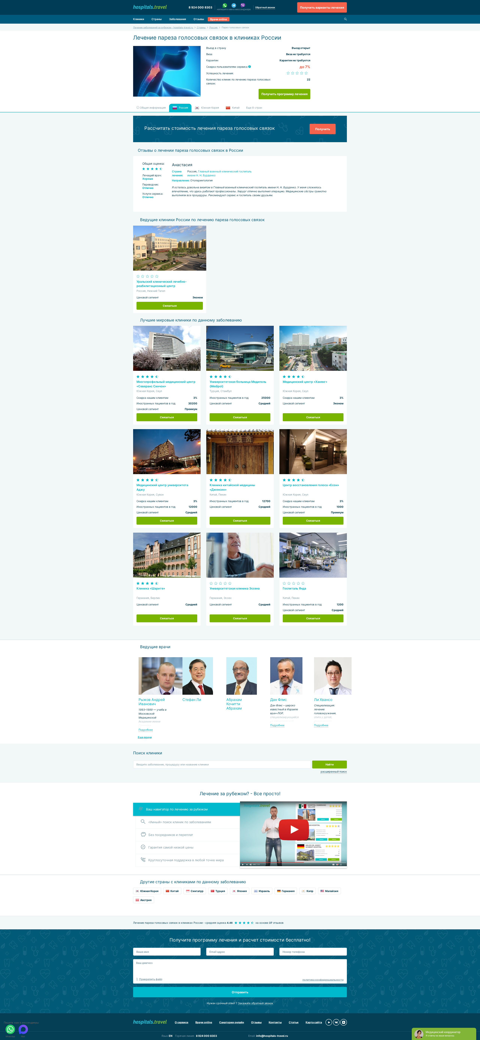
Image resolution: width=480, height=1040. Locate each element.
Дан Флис (278, 699)
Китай (235, 107)
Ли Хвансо (323, 699)
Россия (183, 107)
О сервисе (181, 1022)
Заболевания (177, 19)
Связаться (170, 305)
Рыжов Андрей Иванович (152, 701)
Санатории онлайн (231, 1022)
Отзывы (199, 19)
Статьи (293, 1022)
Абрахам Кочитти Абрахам (234, 703)
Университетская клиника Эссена (235, 588)
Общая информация (152, 107)
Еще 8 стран (254, 107)
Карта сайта (314, 1022)
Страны (157, 19)
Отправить (240, 992)
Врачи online (218, 19)
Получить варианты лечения (322, 7)
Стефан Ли (191, 699)
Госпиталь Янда (294, 588)
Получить (322, 129)
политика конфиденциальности (323, 979)
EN (170, 1035)
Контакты (275, 1022)
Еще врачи (145, 737)
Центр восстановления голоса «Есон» (311, 485)
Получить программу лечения (284, 94)
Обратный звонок (265, 7)
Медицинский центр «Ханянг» (305, 382)
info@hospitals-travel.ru (272, 1035)
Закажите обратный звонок (255, 1003)
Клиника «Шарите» (150, 588)
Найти (330, 764)
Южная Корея (209, 107)
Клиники (138, 19)
